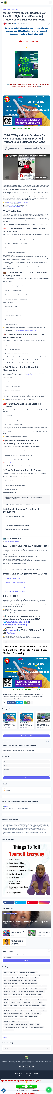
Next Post (48, 741)
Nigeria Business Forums (37, 696)
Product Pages (7, 1010)
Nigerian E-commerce (9, 1008)
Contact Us (35, 1073)
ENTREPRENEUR (33, 1016)
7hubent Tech (34, 977)
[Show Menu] (2, 2)
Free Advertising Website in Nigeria (13, 578)
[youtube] (32, 902)
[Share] (48, 23)
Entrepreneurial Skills (17, 999)
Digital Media (23, 1016)
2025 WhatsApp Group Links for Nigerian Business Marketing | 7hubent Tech (17, 932)
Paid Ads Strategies (38, 1008)
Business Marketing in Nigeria (33, 994)
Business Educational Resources (38, 986)
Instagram (11, 630)
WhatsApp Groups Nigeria (36, 1027)
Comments (7, 790)
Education (6, 999)
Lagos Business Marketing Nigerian (13, 980)
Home (4, 9)
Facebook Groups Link (17, 994)
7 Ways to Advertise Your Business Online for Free (24, 330)
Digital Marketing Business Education (13, 986)
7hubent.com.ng (28, 374)
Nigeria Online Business (10, 991)
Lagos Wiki (7, 994)
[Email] (28, 702)
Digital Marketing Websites (10, 1016)
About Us (21, 1073)
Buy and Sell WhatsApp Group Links (13, 1013)
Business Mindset (16, 997)
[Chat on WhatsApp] (49, 1090)
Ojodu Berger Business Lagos (11, 1027)
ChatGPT (26, 1013)
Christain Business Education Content (33, 997)
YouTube (10, 633)
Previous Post (6, 741)
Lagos (37, 1024)
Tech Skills (7, 997)
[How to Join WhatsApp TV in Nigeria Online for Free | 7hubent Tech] (32, 933)
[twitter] (20, 902)
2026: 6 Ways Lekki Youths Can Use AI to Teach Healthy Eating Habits (9, 724)
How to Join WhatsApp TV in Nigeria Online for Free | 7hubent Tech (43, 932)
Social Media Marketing (10, 988)
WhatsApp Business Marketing (26, 991)
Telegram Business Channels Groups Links (35, 999)
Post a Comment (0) (26, 736)
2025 (26, 986)
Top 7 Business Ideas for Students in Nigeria (15, 582)
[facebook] (8, 902)
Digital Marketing (37, 1002)
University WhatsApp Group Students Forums (15, 1019)
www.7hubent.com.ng (12, 202)
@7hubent (12, 205)
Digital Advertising (36, 1013)
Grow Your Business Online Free (15, 206)
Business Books (40, 991)
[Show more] (31, 702)
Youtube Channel (8, 1030)
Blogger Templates (29, 1075)
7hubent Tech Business (12, 9)
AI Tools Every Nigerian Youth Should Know (15, 591)
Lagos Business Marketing (10, 983)
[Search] (50, 2)
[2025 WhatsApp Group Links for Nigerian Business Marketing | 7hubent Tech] (6, 933)
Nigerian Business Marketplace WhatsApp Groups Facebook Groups (19, 750)
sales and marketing (8, 698)
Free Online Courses (15, 1002)
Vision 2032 (24, 1027)
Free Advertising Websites (9, 696)
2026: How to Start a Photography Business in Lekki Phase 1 (18, 1024)
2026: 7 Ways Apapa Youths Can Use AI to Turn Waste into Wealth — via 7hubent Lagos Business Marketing (43, 724)
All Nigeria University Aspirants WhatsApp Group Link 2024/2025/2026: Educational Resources (17, 941)
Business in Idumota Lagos (27, 1010)
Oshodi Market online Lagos (24, 1008)
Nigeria (43, 1005)
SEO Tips (16, 1010)
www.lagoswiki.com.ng (23, 202)
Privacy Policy (28, 1073)
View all (48, 708)
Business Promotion (23, 988)
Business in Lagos (39, 694)
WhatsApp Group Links (18, 698)
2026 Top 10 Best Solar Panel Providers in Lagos (16, 1021)
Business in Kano (41, 1010)
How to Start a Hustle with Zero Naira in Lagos (15, 587)
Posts (6, 788)
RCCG (5, 1002)
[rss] (33, 1066)
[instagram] (44, 902)
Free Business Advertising (32, 1005)
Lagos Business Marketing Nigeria (23, 696)
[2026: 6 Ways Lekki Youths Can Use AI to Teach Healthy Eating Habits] (9, 717)
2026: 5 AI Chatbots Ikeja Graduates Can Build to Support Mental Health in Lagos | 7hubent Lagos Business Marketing (26, 724)
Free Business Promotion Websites (28, 983)
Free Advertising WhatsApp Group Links (14, 1005)
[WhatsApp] (25, 702)
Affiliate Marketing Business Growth (26, 694)
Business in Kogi (27, 1002)
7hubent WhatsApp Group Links (38, 988)
